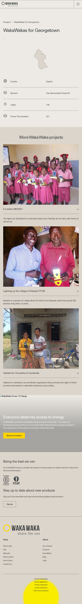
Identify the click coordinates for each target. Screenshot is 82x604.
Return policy (8, 557)
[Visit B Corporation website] (6, 480)
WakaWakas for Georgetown (26, 22)
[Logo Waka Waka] (10, 4)
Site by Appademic (41, 582)
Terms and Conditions (41, 591)
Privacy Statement (41, 585)
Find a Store (7, 560)
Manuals (6, 553)
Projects (7, 22)
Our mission (47, 546)
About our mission (14, 435)
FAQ (4, 550)
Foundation (47, 553)
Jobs (45, 560)
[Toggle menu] (78, 4)
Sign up (9, 504)
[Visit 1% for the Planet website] (16, 480)
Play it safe (7, 546)
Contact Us (7, 564)
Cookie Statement (41, 588)
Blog (44, 557)
